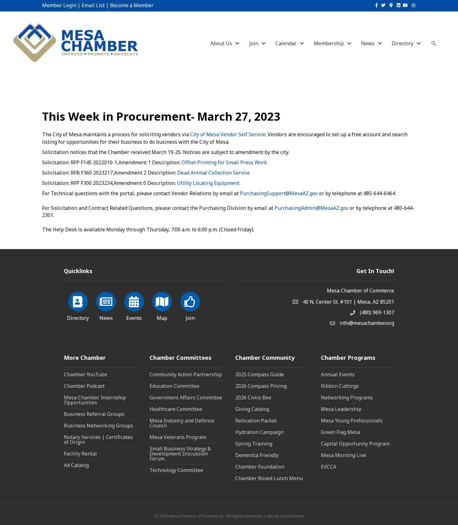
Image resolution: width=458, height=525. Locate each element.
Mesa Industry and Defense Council (182, 423)
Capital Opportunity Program (355, 443)
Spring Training (253, 443)
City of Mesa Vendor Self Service (227, 134)
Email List (93, 5)
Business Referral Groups (94, 414)
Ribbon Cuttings (340, 386)
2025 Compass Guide (259, 374)
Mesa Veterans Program (178, 437)
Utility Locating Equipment (208, 183)
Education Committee (174, 386)
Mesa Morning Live (343, 455)
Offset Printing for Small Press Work (224, 162)
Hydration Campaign (259, 432)
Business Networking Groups (98, 425)
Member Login (59, 5)
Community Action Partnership (186, 374)
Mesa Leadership (341, 409)
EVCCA (328, 466)
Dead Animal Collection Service (213, 172)
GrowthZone (292, 516)
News (368, 43)
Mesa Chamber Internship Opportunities (95, 400)
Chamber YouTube (85, 374)
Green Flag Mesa (340, 432)
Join (253, 43)
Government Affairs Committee (186, 397)
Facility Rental (80, 453)
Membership (329, 43)
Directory (402, 43)
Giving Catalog (252, 409)
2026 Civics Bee (253, 397)
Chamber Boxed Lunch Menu (269, 478)
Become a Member (132, 5)
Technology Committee (176, 470)
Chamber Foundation (259, 466)
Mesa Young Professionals (352, 420)
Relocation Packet (256, 420)
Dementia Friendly (257, 455)
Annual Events (338, 374)
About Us (221, 43)
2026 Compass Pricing (261, 386)
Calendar (286, 43)
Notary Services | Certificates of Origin (98, 440)
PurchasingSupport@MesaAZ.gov (279, 193)
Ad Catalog (76, 465)
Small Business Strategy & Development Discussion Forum (180, 453)
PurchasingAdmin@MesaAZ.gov (311, 208)
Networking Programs (347, 397)
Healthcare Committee (176, 409)
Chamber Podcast (84, 386)
